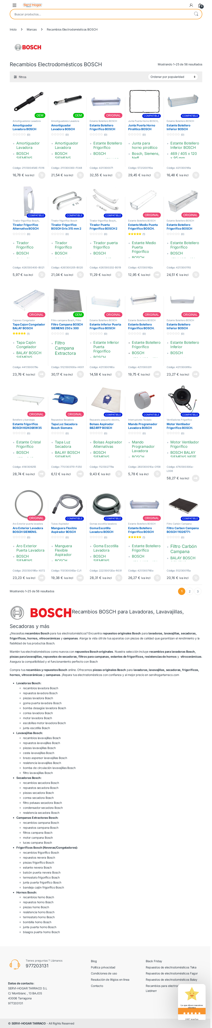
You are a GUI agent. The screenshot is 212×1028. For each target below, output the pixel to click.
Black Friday (154, 961)
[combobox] (100, 14)
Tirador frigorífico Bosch (26, 220)
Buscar (196, 14)
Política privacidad (103, 967)
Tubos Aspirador (60, 523)
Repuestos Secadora (62, 419)
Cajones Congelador (24, 320)
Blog (94, 961)
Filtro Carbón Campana (179, 523)
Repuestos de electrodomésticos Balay (171, 979)
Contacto (97, 986)
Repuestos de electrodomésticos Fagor (172, 973)
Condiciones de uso (104, 973)
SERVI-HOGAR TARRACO (29, 1023)
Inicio (13, 29)
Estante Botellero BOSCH (103, 121)
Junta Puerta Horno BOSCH (143, 121)
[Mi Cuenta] (191, 5)
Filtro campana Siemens (66, 321)
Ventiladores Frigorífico (179, 419)
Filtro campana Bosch (62, 320)
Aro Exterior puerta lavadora (28, 523)
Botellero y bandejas (24, 419)
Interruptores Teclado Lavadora (140, 421)
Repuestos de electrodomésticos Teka (171, 967)
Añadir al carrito (41, 175)
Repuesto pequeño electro (104, 419)
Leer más (157, 274)
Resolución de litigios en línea (110, 979)
